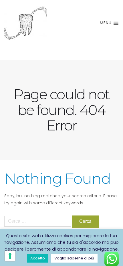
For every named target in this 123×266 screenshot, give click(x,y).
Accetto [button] (37, 258)
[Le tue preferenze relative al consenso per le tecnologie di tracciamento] (10, 256)
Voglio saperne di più (74, 258)
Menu (106, 23)
